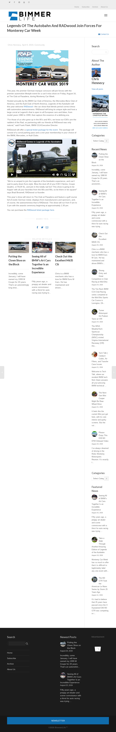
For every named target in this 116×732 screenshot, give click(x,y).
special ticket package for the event (42, 130)
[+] (18, 247)
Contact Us (104, 34)
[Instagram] (28, 2)
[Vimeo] (19, 2)
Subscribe (86, 7)
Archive (95, 7)
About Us (104, 7)
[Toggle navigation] (106, 15)
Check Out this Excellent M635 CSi (64, 260)
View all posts (97, 89)
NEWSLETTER (58, 721)
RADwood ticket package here (40, 210)
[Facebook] (14, 2)
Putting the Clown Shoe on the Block (16, 260)
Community (40, 45)
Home (76, 7)
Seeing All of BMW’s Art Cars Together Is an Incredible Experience (41, 264)
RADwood (28, 106)
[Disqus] (42, 337)
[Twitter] (9, 2)
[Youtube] (24, 2)
